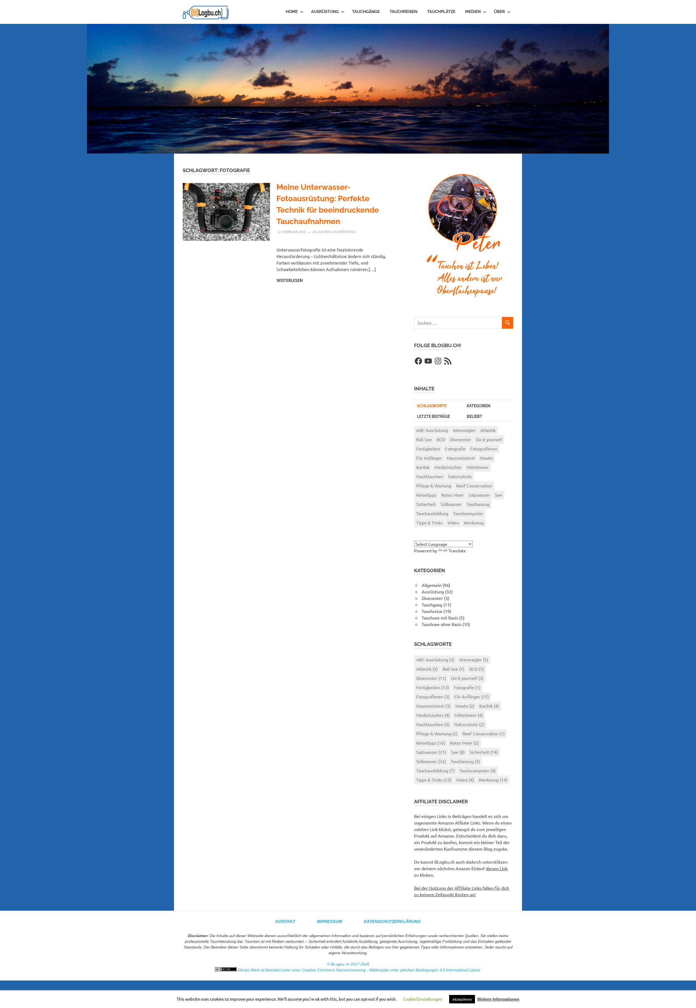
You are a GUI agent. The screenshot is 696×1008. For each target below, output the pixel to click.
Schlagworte (431, 406)
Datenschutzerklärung (392, 921)
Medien (473, 11)
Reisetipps (426, 494)
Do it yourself (489, 439)
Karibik (423, 467)
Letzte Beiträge (433, 416)
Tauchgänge (366, 11)
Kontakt (285, 921)
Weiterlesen (289, 280)
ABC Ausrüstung (432, 430)
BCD (441, 439)
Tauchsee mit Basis (440, 617)
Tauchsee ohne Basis (441, 624)
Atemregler (464, 430)
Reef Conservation (474, 485)
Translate (457, 550)
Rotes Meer (452, 494)
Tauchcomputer (468, 513)
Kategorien (478, 406)
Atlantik (488, 430)
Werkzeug (474, 522)
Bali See (424, 439)
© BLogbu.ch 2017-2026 (348, 964)
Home (292, 11)
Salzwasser (479, 494)
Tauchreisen (403, 11)
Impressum (329, 921)
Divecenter (460, 439)
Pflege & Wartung (433, 485)
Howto (486, 458)
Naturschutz (460, 476)
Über (499, 11)
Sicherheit (426, 504)
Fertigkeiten (428, 448)
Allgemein (322, 231)
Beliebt (474, 416)
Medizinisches (448, 467)
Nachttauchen (429, 476)
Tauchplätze (441, 11)
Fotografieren (483, 448)
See (498, 494)
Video (453, 522)
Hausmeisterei (461, 458)
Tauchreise (432, 611)
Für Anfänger (429, 458)
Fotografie (455, 448)
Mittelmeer (478, 467)
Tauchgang (432, 604)
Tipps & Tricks (429, 522)
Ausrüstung (325, 11)
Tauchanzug (478, 504)
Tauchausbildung (432, 513)
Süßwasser (451, 504)
